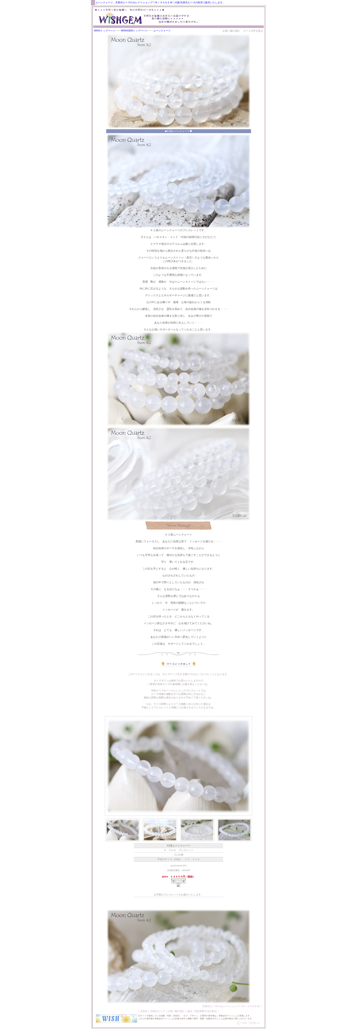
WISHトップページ (104, 30)
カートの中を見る (253, 30)
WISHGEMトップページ (134, 30)
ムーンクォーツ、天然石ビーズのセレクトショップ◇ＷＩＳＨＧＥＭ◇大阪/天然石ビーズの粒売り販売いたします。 (160, 2)
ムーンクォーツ (162, 30)
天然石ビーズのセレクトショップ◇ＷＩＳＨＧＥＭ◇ (232, 1006)
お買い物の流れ (231, 30)
